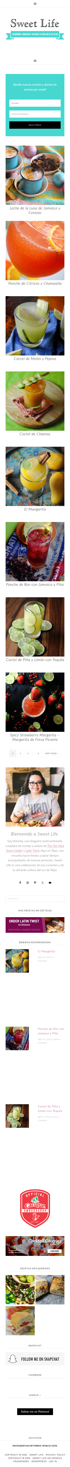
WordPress (39, 1461)
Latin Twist (32, 850)
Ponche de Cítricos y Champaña (35, 283)
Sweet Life (36, 1454)
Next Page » (51, 753)
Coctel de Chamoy (35, 434)
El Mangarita (35, 509)
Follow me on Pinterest (35, 1411)
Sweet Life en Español (35, 29)
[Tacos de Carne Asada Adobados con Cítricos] (20, 1290)
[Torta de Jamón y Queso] (20, 1321)
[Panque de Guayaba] (50, 1290)
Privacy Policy (55, 1454)
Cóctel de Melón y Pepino (35, 359)
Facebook (35, 1375)
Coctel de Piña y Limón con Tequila (35, 660)
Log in (53, 1461)
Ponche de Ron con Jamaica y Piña (35, 585)
